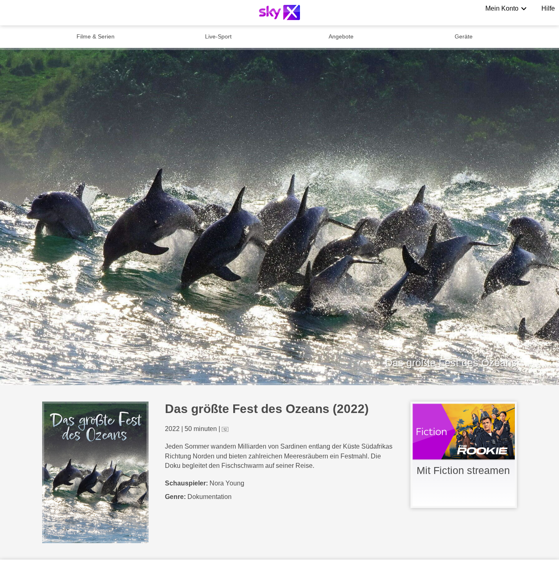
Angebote (341, 36)
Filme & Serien (96, 36)
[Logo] (279, 12)
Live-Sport (218, 36)
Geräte (464, 36)
